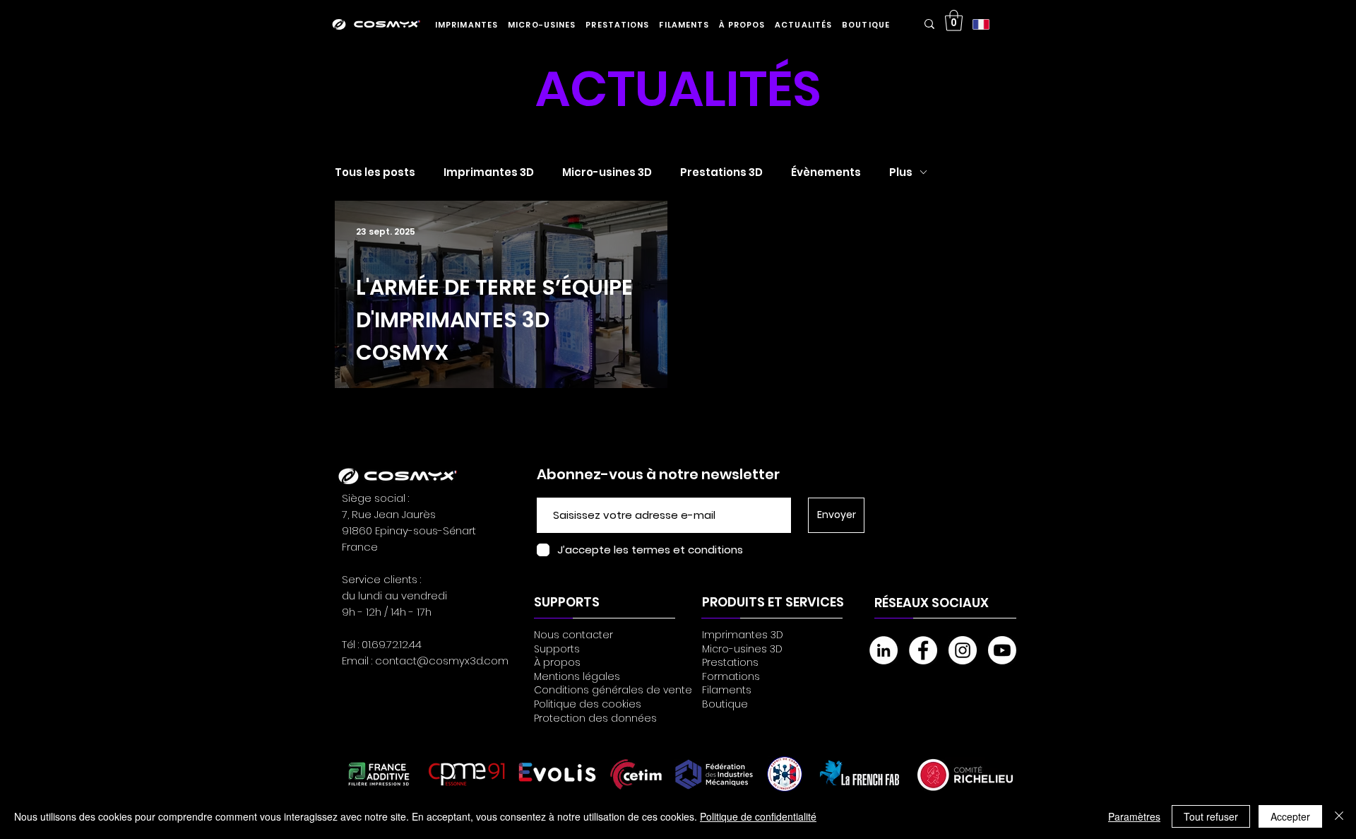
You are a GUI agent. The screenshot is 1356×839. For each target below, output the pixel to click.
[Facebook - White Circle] (923, 650)
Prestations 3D (721, 172)
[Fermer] (1339, 816)
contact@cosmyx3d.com (442, 660)
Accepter (1290, 816)
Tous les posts (375, 172)
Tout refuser (1211, 816)
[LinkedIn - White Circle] (883, 650)
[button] (466, 24)
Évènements (826, 172)
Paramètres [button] (1134, 816)
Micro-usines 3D (607, 172)
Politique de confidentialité (758, 816)
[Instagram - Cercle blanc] (962, 650)
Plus (900, 172)
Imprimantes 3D (489, 172)
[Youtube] (1002, 650)
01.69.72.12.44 (392, 644)
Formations (731, 676)
